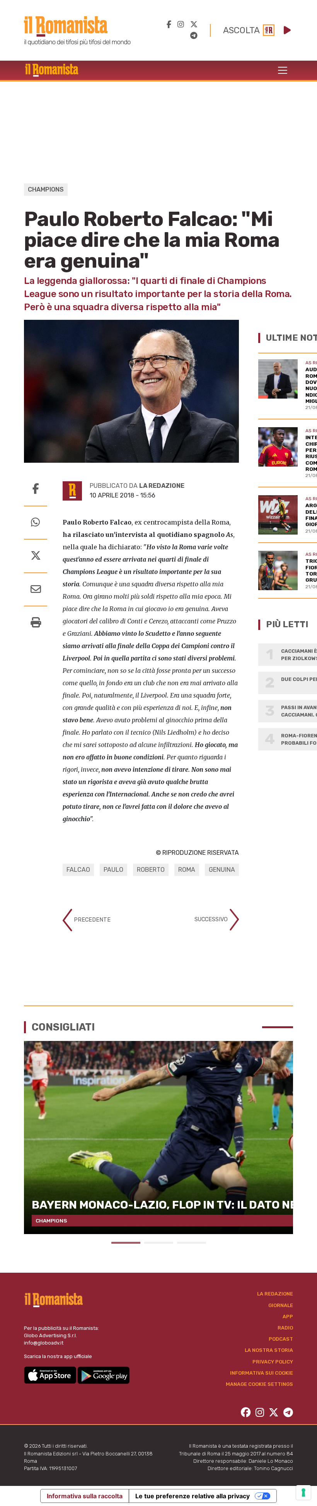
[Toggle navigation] (282, 70)
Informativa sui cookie (261, 1373)
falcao (78, 869)
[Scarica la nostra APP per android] (103, 1374)
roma (186, 869)
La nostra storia (269, 1350)
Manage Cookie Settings (259, 1384)
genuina (222, 869)
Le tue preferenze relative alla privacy (192, 1496)
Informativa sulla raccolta (85, 1496)
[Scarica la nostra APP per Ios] (50, 1374)
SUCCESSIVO (211, 919)
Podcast (281, 1339)
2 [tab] (158, 1243)
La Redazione (275, 1294)
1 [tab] (125, 1243)
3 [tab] (191, 1243)
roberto (151, 869)
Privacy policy (272, 1362)
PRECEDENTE (91, 920)
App (288, 1316)
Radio (285, 1328)
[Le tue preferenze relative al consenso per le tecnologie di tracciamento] (303, 1492)
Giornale (280, 1305)
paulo (113, 869)
